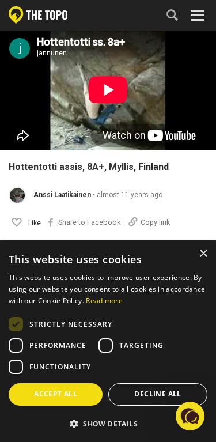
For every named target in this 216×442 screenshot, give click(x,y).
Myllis (121, 167)
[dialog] (108, 341)
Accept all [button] (55, 394)
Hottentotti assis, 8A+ (56, 167)
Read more (104, 300)
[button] (190, 416)
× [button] (203, 254)
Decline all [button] (157, 394)
